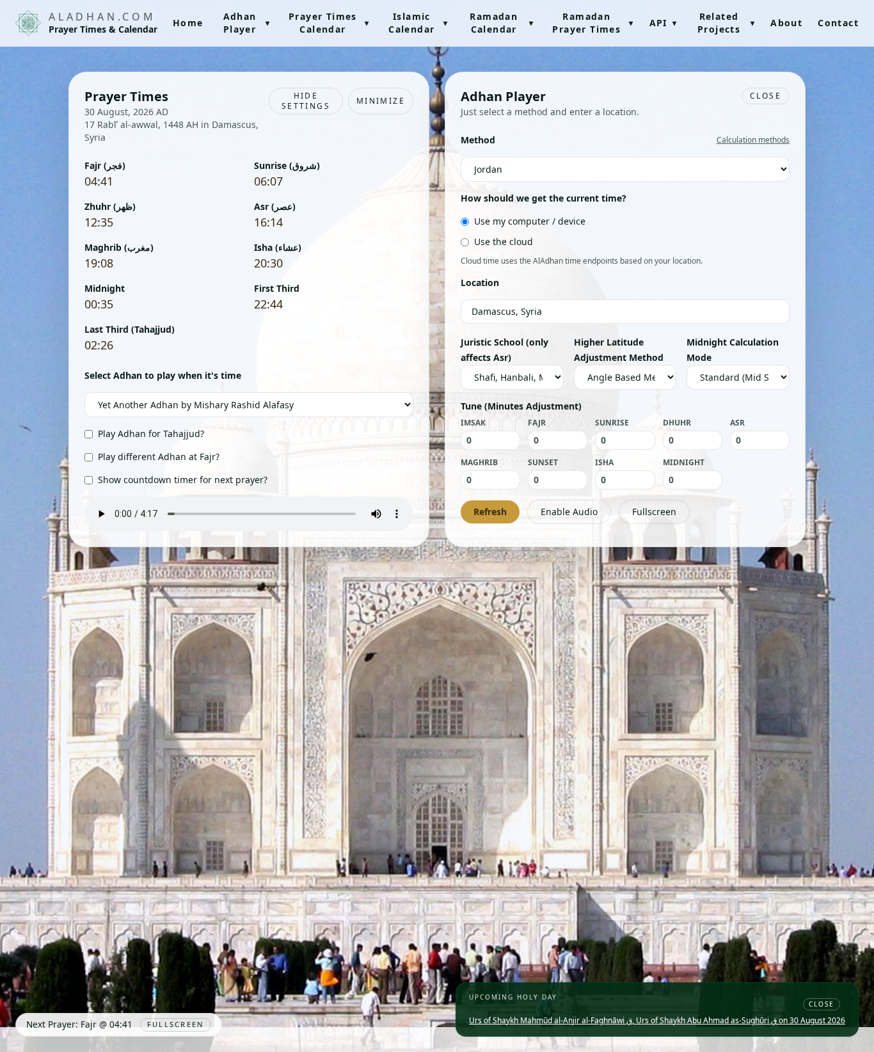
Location (480, 282)
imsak (473, 423)
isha (604, 463)
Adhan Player (247, 22)
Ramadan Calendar (502, 22)
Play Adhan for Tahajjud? (151, 433)
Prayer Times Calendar (329, 22)
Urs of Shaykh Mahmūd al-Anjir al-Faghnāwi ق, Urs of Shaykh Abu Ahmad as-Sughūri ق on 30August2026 (657, 1020)
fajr (537, 423)
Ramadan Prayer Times (592, 22)
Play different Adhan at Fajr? (158, 456)
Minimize (380, 100)
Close (765, 95)
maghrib (479, 463)
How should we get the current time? (543, 198)
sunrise (612, 423)
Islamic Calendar (418, 22)
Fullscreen (654, 512)
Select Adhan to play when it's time (162, 375)
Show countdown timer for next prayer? (182, 480)
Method (478, 140)
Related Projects (726, 22)
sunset (543, 463)
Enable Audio (569, 512)
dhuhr (677, 423)
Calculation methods (753, 140)
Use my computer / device (529, 221)
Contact (838, 23)
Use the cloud (503, 241)
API (663, 23)
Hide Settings (306, 100)
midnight (683, 463)
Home (188, 23)
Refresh (490, 512)
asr (737, 423)
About (786, 23)
